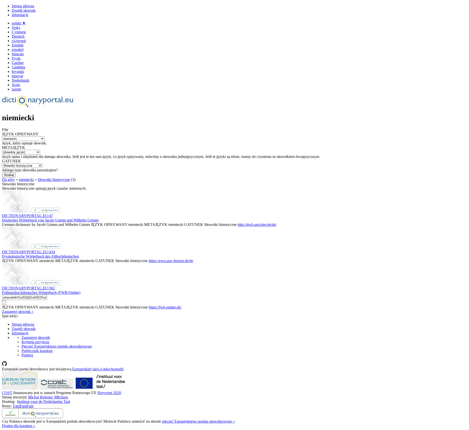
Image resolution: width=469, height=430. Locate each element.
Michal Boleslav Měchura (48, 397)
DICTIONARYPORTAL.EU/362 (28, 288)
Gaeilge (18, 63)
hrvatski (18, 71)
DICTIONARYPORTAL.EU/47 (27, 216)
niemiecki (26, 179)
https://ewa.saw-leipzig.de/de (171, 261)
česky (16, 27)
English (17, 45)
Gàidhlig (18, 67)
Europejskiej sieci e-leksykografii (97, 369)
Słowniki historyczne (54, 179)
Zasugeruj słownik (35, 337)
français (18, 54)
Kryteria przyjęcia (35, 342)
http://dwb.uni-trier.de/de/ (257, 224)
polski (19, 23)
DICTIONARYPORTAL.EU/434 (28, 252)
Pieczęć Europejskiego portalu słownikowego (56, 346)
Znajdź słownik (24, 10)
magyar (17, 76)
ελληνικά (19, 41)
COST (7, 393)
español (17, 49)
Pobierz (27, 355)
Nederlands (20, 80)
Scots (16, 85)
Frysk (16, 58)
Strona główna (23, 6)
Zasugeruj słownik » (17, 311)
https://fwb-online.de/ (165, 307)
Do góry (8, 179)
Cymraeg (19, 32)
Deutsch (18, 36)
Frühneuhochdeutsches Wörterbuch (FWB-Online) (41, 292)
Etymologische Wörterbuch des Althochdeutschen (40, 256)
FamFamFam (23, 406)
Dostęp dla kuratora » (18, 426)
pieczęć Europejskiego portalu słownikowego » (198, 421)
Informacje (20, 15)
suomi (16, 89)
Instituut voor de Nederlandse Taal (43, 401)
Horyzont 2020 (109, 393)
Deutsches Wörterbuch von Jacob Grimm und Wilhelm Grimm (50, 220)
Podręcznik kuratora (37, 351)
